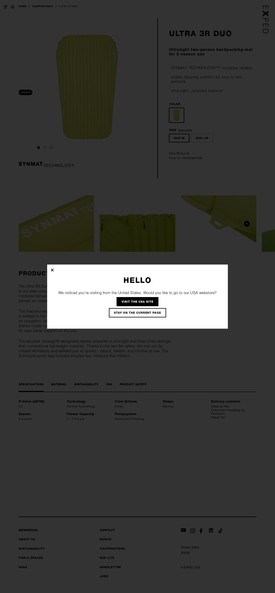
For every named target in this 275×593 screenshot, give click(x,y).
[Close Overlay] (52, 270)
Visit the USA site (137, 301)
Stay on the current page (137, 312)
